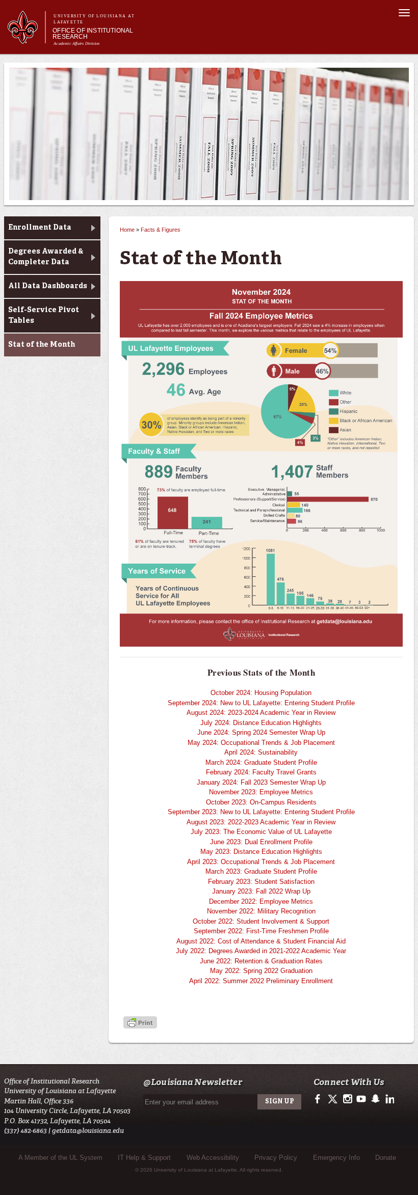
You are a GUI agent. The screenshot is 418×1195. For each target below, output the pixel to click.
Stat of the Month (41, 344)
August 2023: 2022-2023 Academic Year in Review (261, 822)
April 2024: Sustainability (261, 752)
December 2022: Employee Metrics (261, 901)
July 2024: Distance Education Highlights (261, 723)
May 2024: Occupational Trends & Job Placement (261, 742)
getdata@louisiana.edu (88, 1130)
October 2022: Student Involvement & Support (261, 921)
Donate (385, 1157)
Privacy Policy (275, 1157)
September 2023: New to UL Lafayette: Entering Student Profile (261, 812)
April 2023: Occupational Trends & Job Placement (261, 862)
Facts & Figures (160, 230)
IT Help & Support (144, 1157)
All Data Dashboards (47, 286)
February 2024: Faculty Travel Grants (261, 772)
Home (127, 230)
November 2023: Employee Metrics (261, 792)
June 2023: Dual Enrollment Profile (261, 842)
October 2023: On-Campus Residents (261, 802)
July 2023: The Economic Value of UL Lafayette (261, 832)
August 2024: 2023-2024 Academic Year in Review (261, 712)
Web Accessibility (213, 1157)
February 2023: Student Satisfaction (261, 881)
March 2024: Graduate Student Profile (261, 762)
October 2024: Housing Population (261, 693)
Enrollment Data (39, 227)
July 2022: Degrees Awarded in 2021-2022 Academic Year (261, 951)
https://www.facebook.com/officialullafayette (320, 1099)
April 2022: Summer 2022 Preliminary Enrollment (261, 981)
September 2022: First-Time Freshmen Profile (261, 931)
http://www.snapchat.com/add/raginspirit (375, 1099)
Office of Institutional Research (93, 33)
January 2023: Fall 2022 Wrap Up (261, 891)
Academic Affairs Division (76, 43)
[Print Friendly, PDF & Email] (140, 1023)
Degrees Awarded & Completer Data (46, 257)
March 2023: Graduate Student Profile (261, 871)
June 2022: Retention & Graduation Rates (261, 961)
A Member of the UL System (60, 1157)
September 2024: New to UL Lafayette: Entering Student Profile (261, 703)
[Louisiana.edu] (26, 39)
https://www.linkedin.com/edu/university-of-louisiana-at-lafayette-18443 (388, 1099)
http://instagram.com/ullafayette (347, 1099)
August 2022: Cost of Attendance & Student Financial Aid (261, 941)
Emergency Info (336, 1157)
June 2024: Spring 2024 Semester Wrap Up (261, 732)
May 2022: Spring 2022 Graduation (261, 971)
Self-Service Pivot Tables (43, 315)
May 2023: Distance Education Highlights (261, 851)
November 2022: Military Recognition (261, 911)
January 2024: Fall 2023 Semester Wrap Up (261, 782)
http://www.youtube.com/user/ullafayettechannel (361, 1099)
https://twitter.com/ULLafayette (333, 1099)
